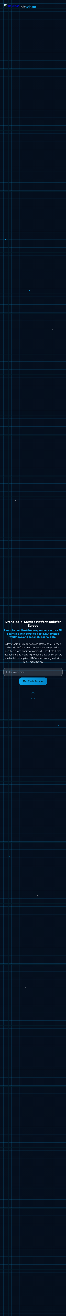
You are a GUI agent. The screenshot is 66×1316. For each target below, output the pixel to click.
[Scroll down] (33, 695)
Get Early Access (33, 681)
